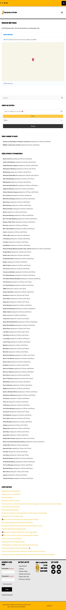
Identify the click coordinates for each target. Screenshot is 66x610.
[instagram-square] (59, 567)
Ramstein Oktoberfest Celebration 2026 (14, 529)
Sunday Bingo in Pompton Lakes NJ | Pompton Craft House (20, 545)
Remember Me (7, 584)
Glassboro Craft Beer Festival (11, 500)
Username (8, 568)
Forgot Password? (7, 595)
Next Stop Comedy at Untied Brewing (13, 542)
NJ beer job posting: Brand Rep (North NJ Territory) (17, 522)
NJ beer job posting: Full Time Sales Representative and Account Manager (24, 513)
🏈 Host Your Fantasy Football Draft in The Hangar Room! (19, 532)
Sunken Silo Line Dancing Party (11, 538)
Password (8, 576)
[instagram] (3, 3)
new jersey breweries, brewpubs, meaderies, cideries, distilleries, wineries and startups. (28, 554)
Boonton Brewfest (7, 497)
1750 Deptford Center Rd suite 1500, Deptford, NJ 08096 (20, 39)
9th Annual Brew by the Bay (10, 510)
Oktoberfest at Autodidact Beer (11, 491)
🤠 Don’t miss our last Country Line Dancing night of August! (20, 519)
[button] (33, 60)
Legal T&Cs (49, 605)
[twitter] (5, 3)
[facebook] (53, 567)
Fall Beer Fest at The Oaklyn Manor (12, 516)
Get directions (9, 83)
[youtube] (7, 3)
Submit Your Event (24, 574)
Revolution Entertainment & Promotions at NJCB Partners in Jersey (22, 526)
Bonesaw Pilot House (8, 34)
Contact (21, 569)
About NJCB (22, 566)
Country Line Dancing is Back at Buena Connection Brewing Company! (23, 551)
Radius (33, 116)
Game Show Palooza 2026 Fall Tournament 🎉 (16, 548)
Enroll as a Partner (24, 579)
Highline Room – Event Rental (11, 494)
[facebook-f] (1, 3)
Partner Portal (22, 571)
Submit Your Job (23, 576)
